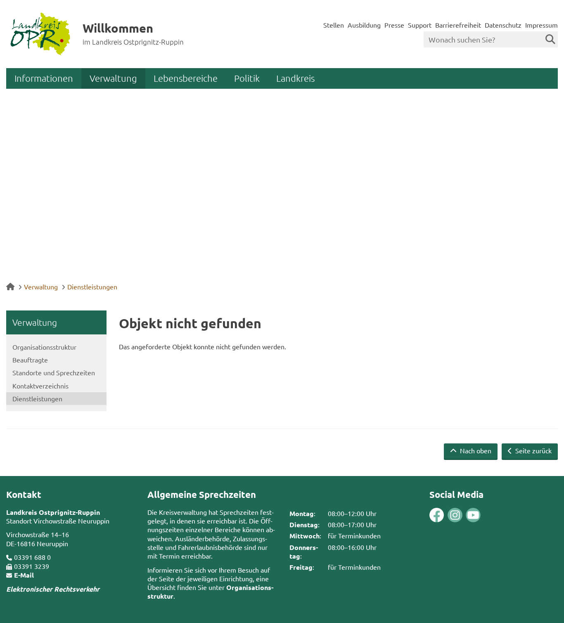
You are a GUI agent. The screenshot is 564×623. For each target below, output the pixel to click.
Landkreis (295, 78)
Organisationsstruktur (44, 347)
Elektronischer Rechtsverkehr (53, 589)
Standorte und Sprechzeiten (53, 372)
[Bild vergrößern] (446, 515)
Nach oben (474, 450)
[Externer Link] (436, 516)
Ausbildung (364, 25)
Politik (247, 78)
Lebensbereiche (186, 78)
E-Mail (24, 575)
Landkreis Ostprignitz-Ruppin (53, 512)
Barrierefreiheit (458, 25)
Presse (394, 25)
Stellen (333, 25)
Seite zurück (533, 450)
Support (419, 25)
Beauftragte (30, 359)
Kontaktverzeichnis (40, 385)
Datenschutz (503, 25)
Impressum (541, 25)
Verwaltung (113, 78)
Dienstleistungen (92, 286)
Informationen (43, 78)
